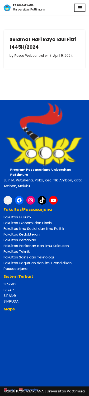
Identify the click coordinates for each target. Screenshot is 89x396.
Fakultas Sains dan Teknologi (29, 257)
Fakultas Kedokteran (22, 234)
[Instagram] (30, 200)
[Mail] (8, 200)
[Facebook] (19, 200)
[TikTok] (42, 200)
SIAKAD (10, 284)
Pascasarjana (16, 268)
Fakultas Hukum (17, 217)
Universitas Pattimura (66, 391)
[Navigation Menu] (79, 8)
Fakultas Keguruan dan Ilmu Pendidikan (38, 262)
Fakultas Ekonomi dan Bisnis (28, 222)
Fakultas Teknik (17, 251)
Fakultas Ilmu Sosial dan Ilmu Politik (34, 228)
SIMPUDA (11, 301)
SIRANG (10, 295)
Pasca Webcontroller (31, 55)
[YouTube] (53, 200)
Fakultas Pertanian (20, 239)
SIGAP (9, 289)
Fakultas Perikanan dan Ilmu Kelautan (36, 245)
